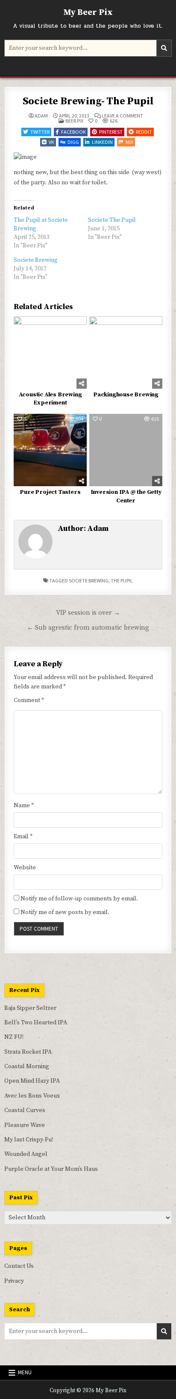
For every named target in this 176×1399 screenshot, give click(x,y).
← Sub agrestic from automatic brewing (88, 628)
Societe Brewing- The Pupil (88, 101)
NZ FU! (13, 1037)
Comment (29, 700)
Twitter (40, 132)
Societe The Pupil (112, 220)
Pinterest (111, 132)
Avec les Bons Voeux (32, 1096)
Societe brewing (89, 580)
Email (23, 836)
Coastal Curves (24, 1110)
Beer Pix (74, 121)
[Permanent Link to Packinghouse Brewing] (125, 352)
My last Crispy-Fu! (28, 1140)
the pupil (122, 580)
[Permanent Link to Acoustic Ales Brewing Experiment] (50, 352)
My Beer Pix (88, 12)
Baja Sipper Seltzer (30, 1008)
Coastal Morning (26, 1066)
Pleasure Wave (24, 1125)
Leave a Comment (122, 115)
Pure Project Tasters (50, 492)
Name (24, 805)
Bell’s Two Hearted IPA (35, 1022)
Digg (73, 142)
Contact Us (19, 1266)
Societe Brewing (36, 260)
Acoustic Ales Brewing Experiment (50, 399)
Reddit (144, 132)
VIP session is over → (88, 613)
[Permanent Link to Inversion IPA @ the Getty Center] (125, 450)
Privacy (14, 1281)
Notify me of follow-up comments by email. (79, 899)
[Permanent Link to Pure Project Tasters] (50, 450)
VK (51, 142)
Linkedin (102, 142)
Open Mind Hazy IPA (32, 1081)
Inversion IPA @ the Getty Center (126, 496)
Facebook (73, 132)
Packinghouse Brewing (125, 394)
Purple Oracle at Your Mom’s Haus (51, 1169)
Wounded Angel (25, 1154)
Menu (25, 1372)
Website (25, 868)
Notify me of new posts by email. (65, 912)
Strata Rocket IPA (28, 1052)
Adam (41, 115)
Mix (129, 142)
